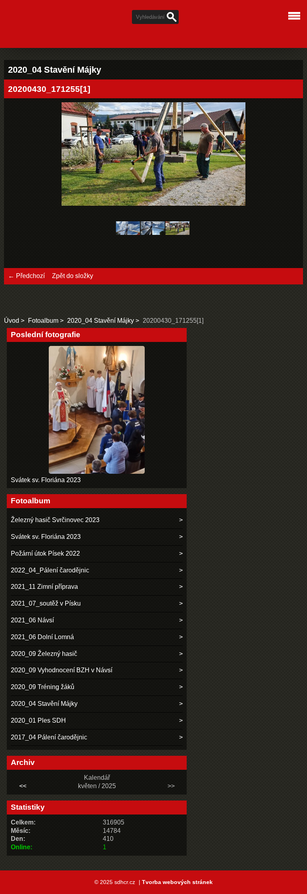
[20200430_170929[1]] (128, 229)
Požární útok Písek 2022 (45, 553)
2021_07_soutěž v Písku (46, 603)
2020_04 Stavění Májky (100, 320)
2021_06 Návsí (32, 620)
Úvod (11, 320)
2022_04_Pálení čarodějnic (50, 570)
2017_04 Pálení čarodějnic (49, 737)
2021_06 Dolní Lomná (42, 637)
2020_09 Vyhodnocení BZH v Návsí (61, 670)
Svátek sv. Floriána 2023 (46, 480)
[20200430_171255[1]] (177, 229)
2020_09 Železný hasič (44, 653)
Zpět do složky (72, 275)
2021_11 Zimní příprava (44, 586)
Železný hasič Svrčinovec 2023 (55, 520)
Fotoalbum (43, 320)
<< (22, 786)
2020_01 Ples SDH (38, 720)
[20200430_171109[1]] (153, 229)
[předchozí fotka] (21, 155)
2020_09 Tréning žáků (42, 686)
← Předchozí (26, 275)
